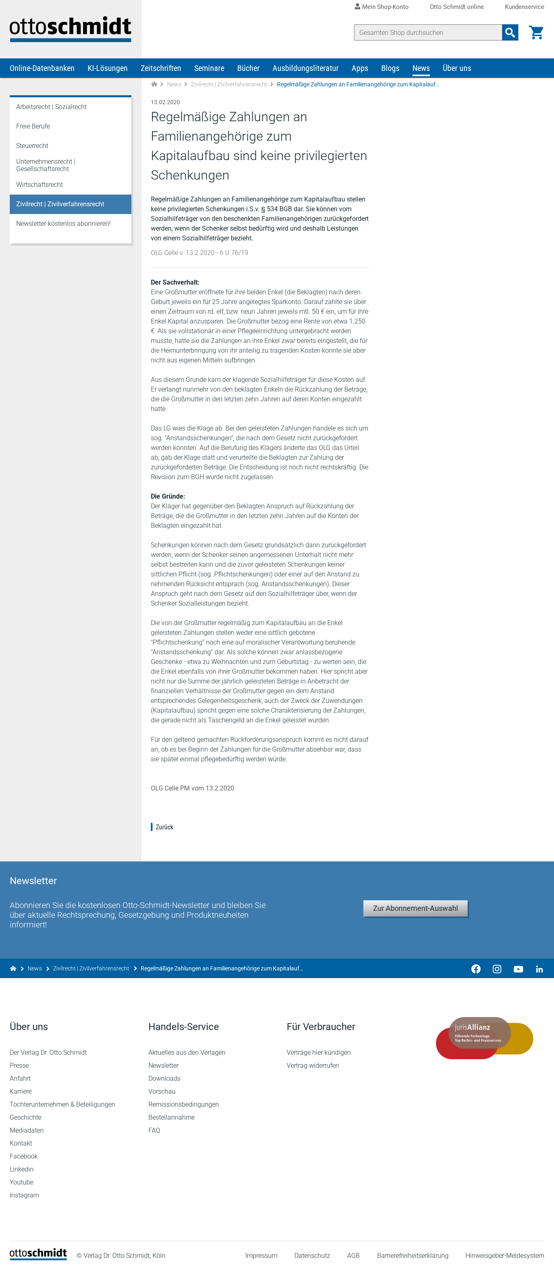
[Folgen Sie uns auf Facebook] (476, 968)
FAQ (154, 1130)
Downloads (164, 1078)
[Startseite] (38, 1258)
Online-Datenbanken (42, 68)
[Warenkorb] (536, 32)
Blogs (390, 68)
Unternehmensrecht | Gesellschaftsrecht (45, 165)
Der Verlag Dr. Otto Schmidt (48, 1052)
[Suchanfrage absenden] (510, 32)
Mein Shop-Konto (385, 7)
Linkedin (22, 1169)
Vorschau (162, 1091)
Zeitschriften (161, 68)
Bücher (248, 68)
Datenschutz (312, 1255)
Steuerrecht (32, 146)
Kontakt (21, 1143)
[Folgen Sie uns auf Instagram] (497, 968)
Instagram (24, 1195)
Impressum (261, 1255)
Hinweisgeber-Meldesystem (505, 1255)
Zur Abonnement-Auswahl (415, 908)
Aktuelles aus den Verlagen (186, 1052)
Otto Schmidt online (457, 7)
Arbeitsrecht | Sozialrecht (51, 107)
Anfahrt (20, 1078)
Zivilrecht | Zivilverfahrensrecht (229, 84)
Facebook (24, 1156)
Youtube (21, 1182)
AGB (353, 1255)
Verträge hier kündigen (319, 1052)
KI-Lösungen (108, 68)
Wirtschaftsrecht (39, 184)
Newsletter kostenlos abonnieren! (63, 223)
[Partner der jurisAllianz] (485, 1038)
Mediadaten (27, 1130)
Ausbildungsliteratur (306, 68)
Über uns (457, 68)
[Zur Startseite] (154, 84)
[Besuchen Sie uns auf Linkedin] (537, 968)
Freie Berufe (33, 126)
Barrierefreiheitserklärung (413, 1255)
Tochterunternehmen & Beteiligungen (62, 1104)
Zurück (164, 827)
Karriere (21, 1091)
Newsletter (163, 1065)
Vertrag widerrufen (313, 1065)
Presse (19, 1065)
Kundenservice (524, 7)
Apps (360, 68)
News (421, 68)
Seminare (209, 68)
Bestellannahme (171, 1117)
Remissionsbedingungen (183, 1104)
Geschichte (25, 1117)
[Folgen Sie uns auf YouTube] (518, 968)
